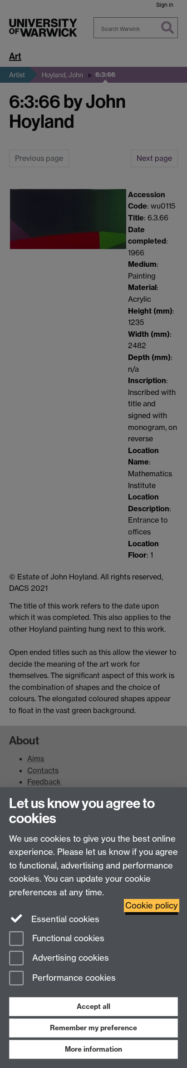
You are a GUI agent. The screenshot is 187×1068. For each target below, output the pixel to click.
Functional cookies (67, 938)
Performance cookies (73, 978)
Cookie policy (151, 905)
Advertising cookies (69, 958)
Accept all (93, 1006)
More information (93, 1049)
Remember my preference (93, 1027)
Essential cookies (64, 919)
